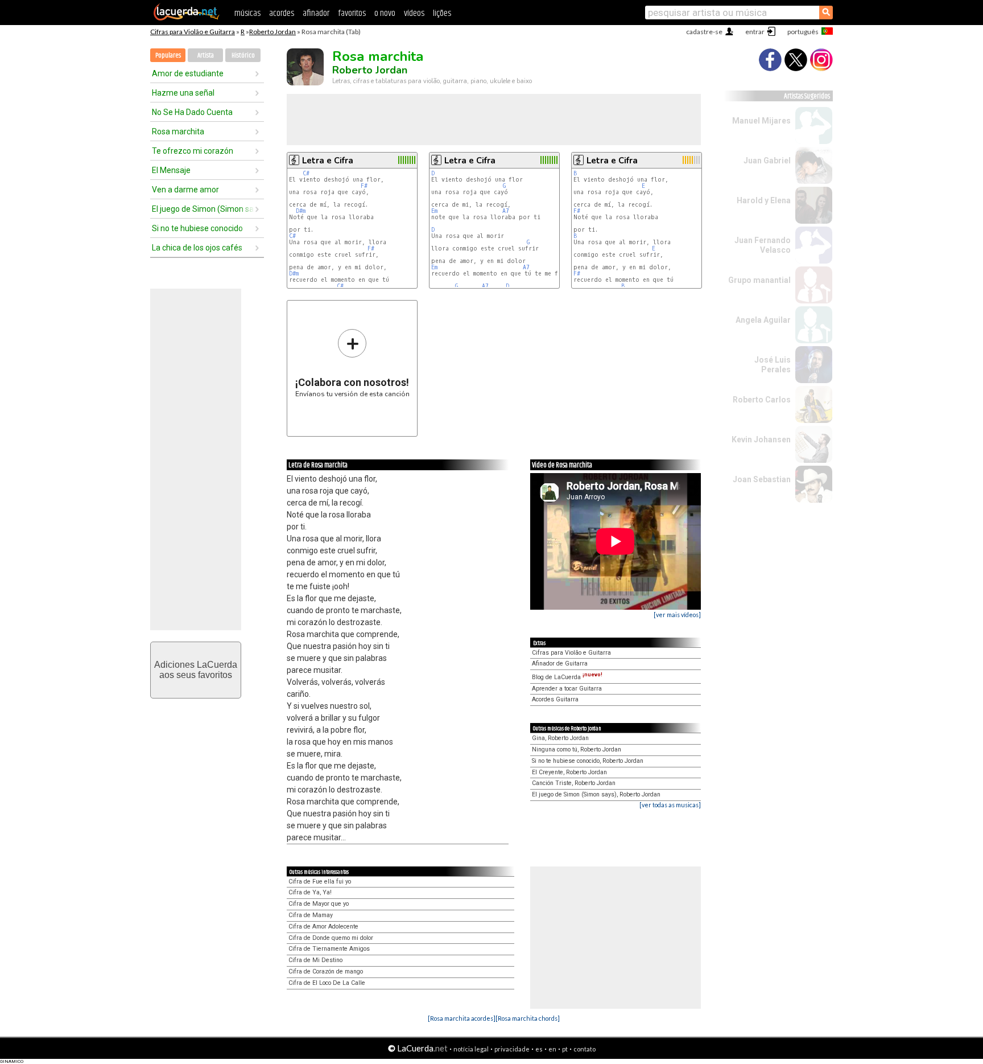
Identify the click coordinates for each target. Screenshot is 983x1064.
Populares (168, 55)
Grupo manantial (759, 280)
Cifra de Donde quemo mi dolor (330, 938)
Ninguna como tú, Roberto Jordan (576, 749)
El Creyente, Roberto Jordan (569, 772)
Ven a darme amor (185, 189)
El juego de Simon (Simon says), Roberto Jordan (596, 794)
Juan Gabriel (767, 160)
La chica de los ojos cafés (197, 247)
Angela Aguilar (763, 319)
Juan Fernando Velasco (762, 245)
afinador (316, 13)
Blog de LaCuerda (567, 677)
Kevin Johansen (761, 439)
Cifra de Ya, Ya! (310, 892)
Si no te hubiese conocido (197, 228)
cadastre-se (704, 31)
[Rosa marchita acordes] (461, 1018)
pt (565, 1049)
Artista (205, 55)
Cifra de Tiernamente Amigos (329, 948)
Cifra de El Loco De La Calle (326, 983)
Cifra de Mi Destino (315, 960)
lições (442, 13)
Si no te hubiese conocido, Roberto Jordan (587, 761)
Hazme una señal (183, 92)
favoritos (352, 13)
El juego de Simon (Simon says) (203, 208)
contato (584, 1049)
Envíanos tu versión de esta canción (352, 363)
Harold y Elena (764, 200)
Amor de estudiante (188, 73)
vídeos (414, 13)
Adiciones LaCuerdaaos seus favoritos (195, 670)
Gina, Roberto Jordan (560, 738)
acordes (281, 13)
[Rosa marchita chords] (527, 1018)
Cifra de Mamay (310, 915)
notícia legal (471, 1049)
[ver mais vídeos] (677, 614)
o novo (384, 13)
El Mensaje (171, 170)
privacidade (512, 1049)
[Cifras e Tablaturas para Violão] (186, 18)
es (539, 1049)
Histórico (243, 55)
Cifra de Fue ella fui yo (319, 881)
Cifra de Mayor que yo (318, 903)
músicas (247, 13)
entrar (755, 31)
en (552, 1049)
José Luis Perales (772, 364)
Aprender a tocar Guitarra (567, 688)
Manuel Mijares (761, 120)
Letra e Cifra (327, 160)
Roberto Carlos (762, 399)
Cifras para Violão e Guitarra (192, 31)
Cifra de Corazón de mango (325, 971)
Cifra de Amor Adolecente (323, 926)
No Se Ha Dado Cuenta (192, 112)
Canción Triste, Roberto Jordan (574, 783)
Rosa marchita (178, 131)
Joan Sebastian (762, 479)
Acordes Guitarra (555, 699)
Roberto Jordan (272, 31)
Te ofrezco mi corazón (192, 150)
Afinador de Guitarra (560, 663)
